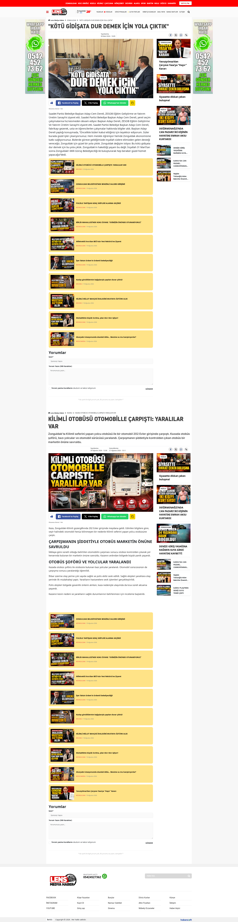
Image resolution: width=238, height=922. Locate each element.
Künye (172, 897)
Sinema (111, 908)
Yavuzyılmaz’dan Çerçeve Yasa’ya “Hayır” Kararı (173, 65)
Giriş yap (81, 908)
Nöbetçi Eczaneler (146, 908)
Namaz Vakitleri (115, 903)
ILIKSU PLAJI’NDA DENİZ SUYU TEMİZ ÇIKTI (181, 590)
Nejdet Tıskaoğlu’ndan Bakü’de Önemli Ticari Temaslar (180, 176)
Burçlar (111, 897)
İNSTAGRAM (51, 903)
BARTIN (150, 3)
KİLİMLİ (100, 3)
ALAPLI (137, 3)
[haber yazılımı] (186, 919)
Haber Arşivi (175, 908)
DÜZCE (163, 3)
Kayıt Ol (80, 903)
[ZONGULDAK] (174, 48)
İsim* (51, 357)
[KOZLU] (174, 83)
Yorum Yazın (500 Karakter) (60, 366)
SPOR (143, 3)
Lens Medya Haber (57, 20)
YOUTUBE (50, 908)
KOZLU (93, 3)
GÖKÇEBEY (119, 3)
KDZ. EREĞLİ (83, 3)
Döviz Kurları (144, 897)
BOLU (156, 3)
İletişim (173, 903)
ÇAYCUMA (108, 3)
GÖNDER (149, 389)
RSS (50, 919)
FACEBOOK (51, 897)
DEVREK (129, 3)
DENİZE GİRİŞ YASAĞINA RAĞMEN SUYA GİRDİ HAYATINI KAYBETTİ (180, 150)
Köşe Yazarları (83, 897)
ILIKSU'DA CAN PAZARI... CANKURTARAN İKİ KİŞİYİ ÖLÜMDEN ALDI (180, 163)
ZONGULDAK (71, 3)
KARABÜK (172, 3)
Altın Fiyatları (144, 903)
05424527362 (92, 877)
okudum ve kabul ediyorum (73, 388)
